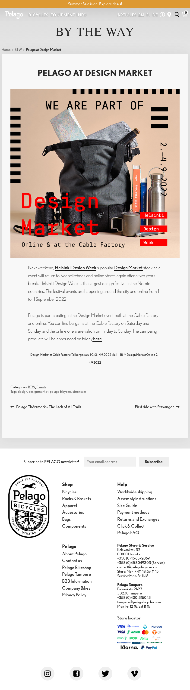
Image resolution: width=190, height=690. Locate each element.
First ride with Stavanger (154, 407)
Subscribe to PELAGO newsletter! (51, 461)
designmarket (38, 391)
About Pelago (74, 553)
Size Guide (127, 505)
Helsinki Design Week (75, 267)
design (22, 391)
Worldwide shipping (134, 491)
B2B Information (77, 580)
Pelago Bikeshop (76, 567)
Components (74, 525)
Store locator (129, 617)
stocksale (79, 391)
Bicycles (69, 491)
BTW (18, 49)
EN (141, 14)
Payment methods (133, 511)
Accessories (73, 511)
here (97, 338)
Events (41, 387)
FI (148, 14)
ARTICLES (127, 14)
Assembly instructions (136, 498)
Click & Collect (131, 525)
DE (155, 14)
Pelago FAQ (128, 532)
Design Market (128, 267)
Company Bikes (76, 587)
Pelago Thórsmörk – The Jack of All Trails (48, 407)
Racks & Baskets (76, 498)
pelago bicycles (60, 391)
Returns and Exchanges (138, 518)
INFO (81, 14)
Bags (66, 518)
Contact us (72, 560)
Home (6, 49)
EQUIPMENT (63, 14)
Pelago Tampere (76, 573)
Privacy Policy (74, 594)
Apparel (69, 505)
